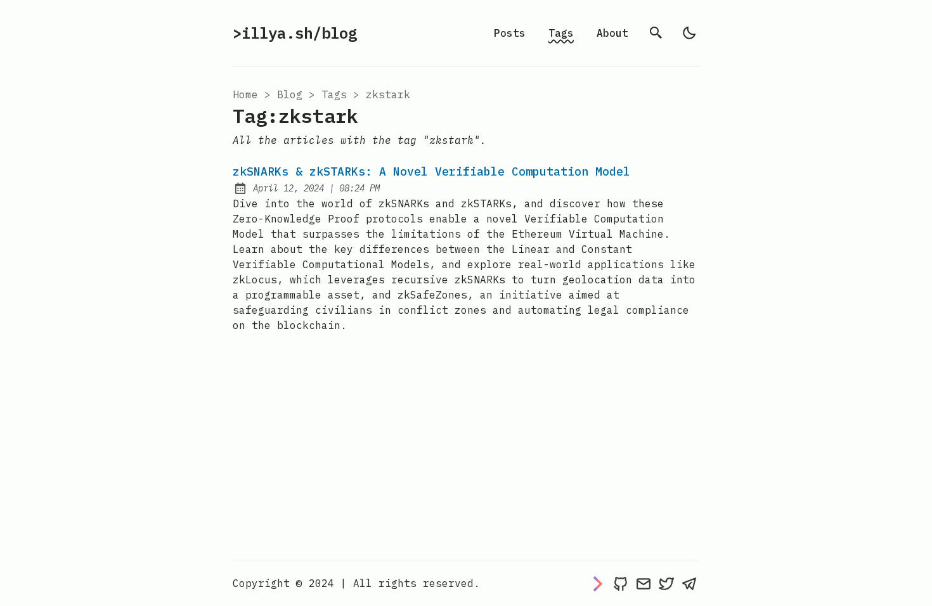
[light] (689, 33)
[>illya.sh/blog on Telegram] (689, 583)
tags (334, 94)
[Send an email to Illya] (643, 583)
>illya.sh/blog (295, 33)
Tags (561, 33)
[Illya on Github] (621, 583)
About (612, 33)
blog (289, 94)
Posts (510, 33)
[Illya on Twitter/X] (666, 583)
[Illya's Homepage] (598, 583)
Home (245, 94)
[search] (656, 33)
